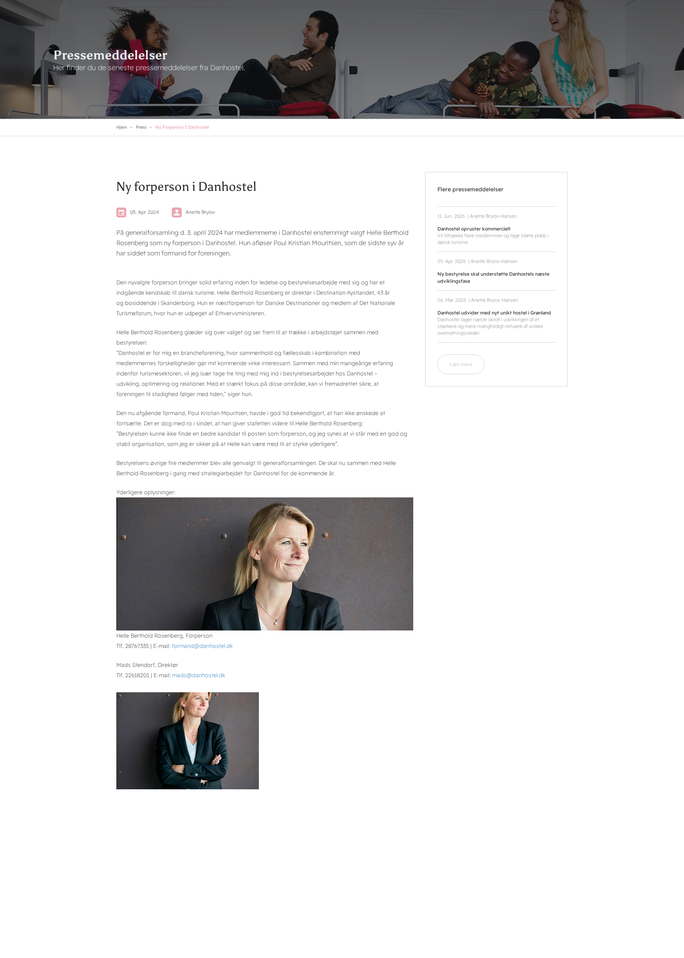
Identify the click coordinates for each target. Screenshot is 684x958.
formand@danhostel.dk (202, 645)
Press (141, 127)
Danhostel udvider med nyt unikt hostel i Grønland (494, 313)
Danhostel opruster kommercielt (474, 229)
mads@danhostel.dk (198, 675)
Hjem (121, 127)
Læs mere (461, 364)
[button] (187, 740)
